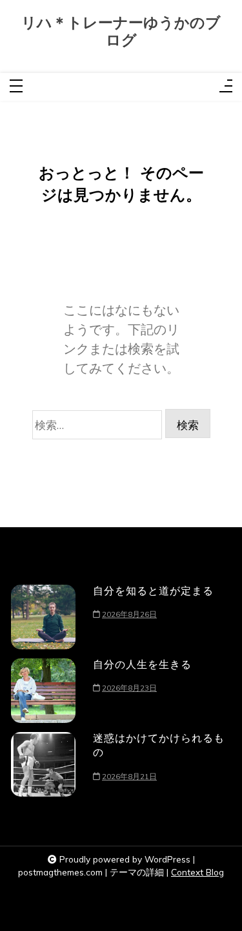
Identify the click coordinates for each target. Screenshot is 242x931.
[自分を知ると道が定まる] (43, 617)
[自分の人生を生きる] (43, 690)
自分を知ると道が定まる (153, 590)
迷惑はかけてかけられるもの (159, 744)
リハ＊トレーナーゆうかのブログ (121, 31)
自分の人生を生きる (142, 664)
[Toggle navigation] (16, 87)
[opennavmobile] (225, 87)
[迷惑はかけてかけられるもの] (43, 764)
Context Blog (197, 871)
